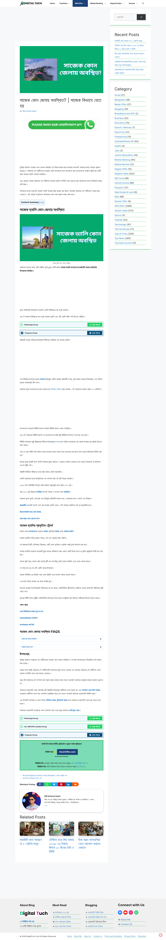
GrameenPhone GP (124, 141)
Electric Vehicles (123, 127)
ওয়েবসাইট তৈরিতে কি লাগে (97, 917)
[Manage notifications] (160, 935)
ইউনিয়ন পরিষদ (55, 389)
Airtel (117, 95)
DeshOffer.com (67, 752)
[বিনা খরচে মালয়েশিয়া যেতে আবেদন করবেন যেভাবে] (90, 834)
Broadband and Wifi (125, 113)
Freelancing (121, 136)
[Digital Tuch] (31, 3)
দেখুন (41, 202)
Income (132, 3)
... (45, 804)
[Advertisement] (61, 25)
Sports (118, 215)
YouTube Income (123, 243)
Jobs (117, 150)
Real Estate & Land (124, 192)
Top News (63, 3)
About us (87, 936)
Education (120, 123)
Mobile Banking (96, 3)
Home (52, 3)
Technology (120, 224)
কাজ (57, 441)
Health (118, 146)
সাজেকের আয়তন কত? (27, 647)
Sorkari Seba (121, 210)
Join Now (96, 324)
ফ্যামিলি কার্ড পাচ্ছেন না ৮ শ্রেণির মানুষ (31, 842)
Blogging (119, 109)
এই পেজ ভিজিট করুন (78, 763)
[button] (143, 3)
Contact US (126, 924)
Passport (119, 187)
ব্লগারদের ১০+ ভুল (62, 912)
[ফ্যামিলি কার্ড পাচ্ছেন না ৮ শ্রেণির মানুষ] (32, 834)
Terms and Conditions (113, 936)
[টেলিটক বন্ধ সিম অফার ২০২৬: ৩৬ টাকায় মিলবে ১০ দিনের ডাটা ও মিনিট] (61, 834)
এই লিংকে (80, 766)
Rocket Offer (121, 201)
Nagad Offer (121, 169)
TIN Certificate (122, 229)
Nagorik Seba (115, 3)
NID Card (119, 178)
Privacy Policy (129, 936)
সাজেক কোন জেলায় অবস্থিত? (29, 639)
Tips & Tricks (121, 233)
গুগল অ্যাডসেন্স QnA (63, 921)
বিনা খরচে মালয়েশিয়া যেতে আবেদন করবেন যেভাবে (89, 844)
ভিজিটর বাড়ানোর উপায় (63, 917)
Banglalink (120, 99)
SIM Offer (79, 3)
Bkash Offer (120, 104)
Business (119, 118)
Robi (117, 196)
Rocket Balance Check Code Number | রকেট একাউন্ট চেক (45, 775)
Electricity (120, 132)
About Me (125, 919)
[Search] (141, 17)
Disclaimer (142, 936)
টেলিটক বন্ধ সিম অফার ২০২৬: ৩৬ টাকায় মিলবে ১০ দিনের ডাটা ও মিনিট (61, 845)
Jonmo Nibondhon (124, 155)
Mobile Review (122, 164)
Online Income (122, 183)
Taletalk (119, 220)
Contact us (97, 936)
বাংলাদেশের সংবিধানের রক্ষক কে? (32, 778)
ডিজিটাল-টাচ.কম (28, 921)
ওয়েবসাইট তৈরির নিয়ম (95, 912)
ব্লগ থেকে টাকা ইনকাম (63, 926)
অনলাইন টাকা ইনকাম (95, 926)
